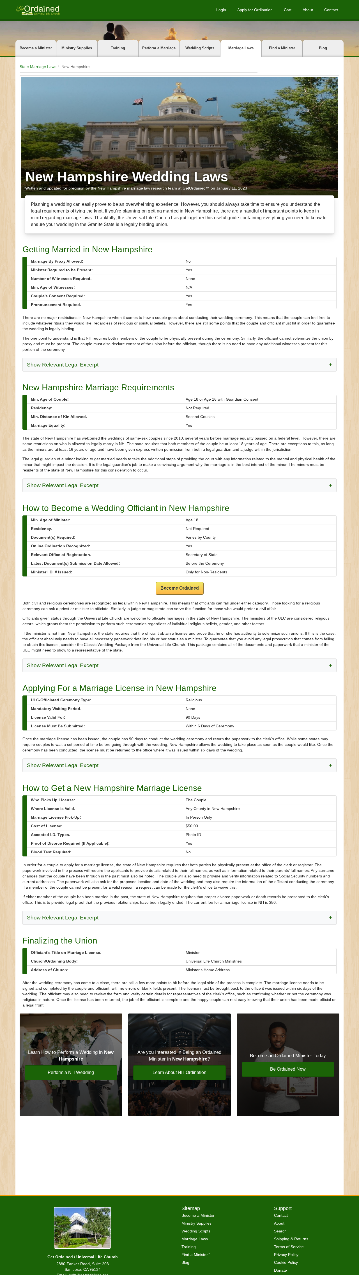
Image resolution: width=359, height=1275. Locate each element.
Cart (287, 10)
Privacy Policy (286, 1254)
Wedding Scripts (199, 48)
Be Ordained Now (288, 1069)
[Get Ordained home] (37, 9)
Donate (280, 1270)
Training (118, 48)
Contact (331, 10)
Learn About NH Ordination (179, 1072)
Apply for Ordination (255, 10)
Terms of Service (289, 1246)
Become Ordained (179, 588)
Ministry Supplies (76, 48)
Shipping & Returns (291, 1239)
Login (221, 10)
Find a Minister (282, 48)
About (308, 10)
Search (280, 1231)
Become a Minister (36, 48)
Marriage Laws (241, 48)
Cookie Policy (286, 1262)
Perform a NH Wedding (71, 1072)
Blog (323, 48)
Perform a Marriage (159, 48)
